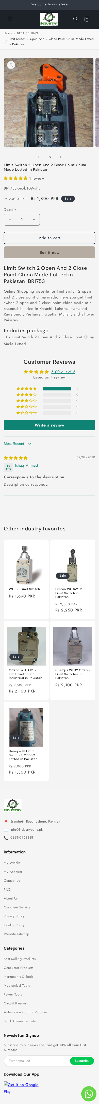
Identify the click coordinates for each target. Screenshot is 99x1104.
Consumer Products (18, 968)
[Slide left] (38, 157)
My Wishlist (13, 863)
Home (8, 33)
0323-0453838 (21, 837)
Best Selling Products (20, 959)
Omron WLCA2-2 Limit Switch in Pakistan (68, 593)
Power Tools (13, 994)
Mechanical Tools (17, 985)
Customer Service (17, 907)
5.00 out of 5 (63, 372)
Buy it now (49, 252)
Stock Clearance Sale (20, 1021)
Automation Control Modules (26, 1012)
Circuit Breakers (16, 1003)
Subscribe (82, 1061)
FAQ (7, 889)
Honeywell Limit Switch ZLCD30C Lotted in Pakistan (23, 755)
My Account (13, 872)
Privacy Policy (14, 916)
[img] (16, 458)
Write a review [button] (49, 425)
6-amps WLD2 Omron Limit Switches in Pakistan (72, 674)
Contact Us (12, 880)
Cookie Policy (14, 925)
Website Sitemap (16, 934)
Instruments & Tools (18, 976)
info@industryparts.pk (26, 829)
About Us (11, 898)
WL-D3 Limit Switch (24, 589)
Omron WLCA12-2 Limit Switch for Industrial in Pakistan (25, 674)
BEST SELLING (27, 33)
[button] (10, 19)
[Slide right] (60, 157)
